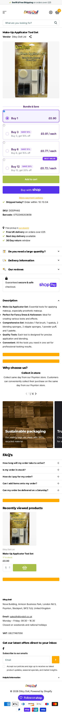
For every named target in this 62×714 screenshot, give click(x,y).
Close (31, 677)
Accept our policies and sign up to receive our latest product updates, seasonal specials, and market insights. (32, 668)
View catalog (4, 12)
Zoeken (55, 23)
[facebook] (3, 648)
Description (10, 300)
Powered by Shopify (41, 691)
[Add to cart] (24, 568)
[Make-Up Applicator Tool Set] (19, 529)
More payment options (31, 197)
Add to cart (31, 179)
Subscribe (55, 660)
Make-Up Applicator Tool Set (18, 553)
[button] (26, 393)
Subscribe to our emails (15, 653)
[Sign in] (50, 12)
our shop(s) (24, 228)
